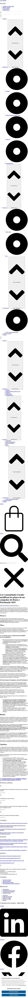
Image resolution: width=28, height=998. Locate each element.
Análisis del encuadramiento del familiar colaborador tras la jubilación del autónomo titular (12, 826)
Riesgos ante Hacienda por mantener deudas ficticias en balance (13, 823)
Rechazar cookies (13, 991)
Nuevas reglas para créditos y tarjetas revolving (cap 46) (12, 860)
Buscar (1, 563)
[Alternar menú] (0, 16)
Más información (22, 985)
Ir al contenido (3, 0)
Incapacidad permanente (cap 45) (7, 862)
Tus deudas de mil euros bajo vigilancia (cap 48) (10, 856)
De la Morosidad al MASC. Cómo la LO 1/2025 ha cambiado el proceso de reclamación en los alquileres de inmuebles (14, 840)
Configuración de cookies (14, 988)
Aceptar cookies (13, 995)
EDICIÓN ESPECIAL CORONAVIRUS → (10, 605)
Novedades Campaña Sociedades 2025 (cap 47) (10, 858)
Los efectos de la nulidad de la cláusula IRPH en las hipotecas (13, 850)
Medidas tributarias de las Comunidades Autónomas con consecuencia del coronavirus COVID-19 (13, 779)
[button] (14, 548)
